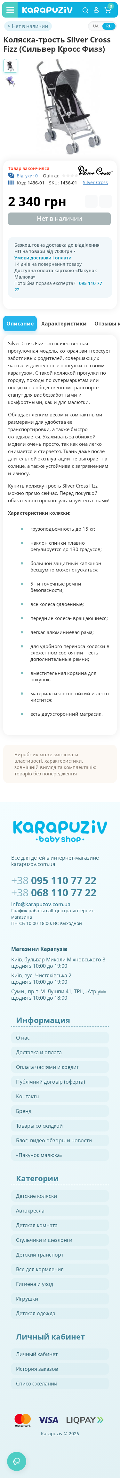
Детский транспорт (39, 1254)
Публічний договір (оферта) (50, 1081)
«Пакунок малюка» (39, 1155)
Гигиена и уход (34, 1284)
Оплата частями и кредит (47, 1067)
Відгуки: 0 (27, 176)
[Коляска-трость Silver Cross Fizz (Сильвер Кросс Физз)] (69, 106)
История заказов (37, 1368)
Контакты (27, 1096)
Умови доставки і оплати (42, 258)
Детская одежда (35, 1313)
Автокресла (30, 1210)
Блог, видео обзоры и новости (54, 1140)
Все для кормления (40, 1269)
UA (96, 26)
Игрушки (27, 1298)
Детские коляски (36, 1195)
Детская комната (37, 1225)
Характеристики (64, 323)
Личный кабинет (37, 1354)
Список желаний (36, 1383)
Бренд (23, 1111)
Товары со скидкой (39, 1125)
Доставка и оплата (39, 1052)
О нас (23, 1037)
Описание (20, 323)
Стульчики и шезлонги (44, 1239)
